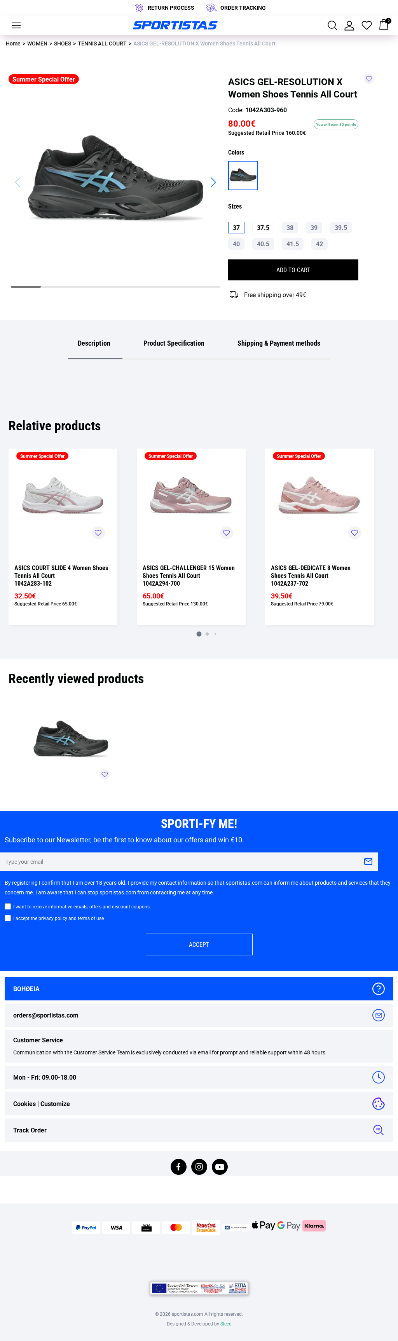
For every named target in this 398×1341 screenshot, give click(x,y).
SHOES (62, 43)
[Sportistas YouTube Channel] (220, 1167)
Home (13, 43)
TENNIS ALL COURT (102, 43)
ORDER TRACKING (243, 7)
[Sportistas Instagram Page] (199, 1167)
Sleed (226, 1323)
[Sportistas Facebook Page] (179, 1167)
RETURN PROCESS (171, 7)
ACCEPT (199, 944)
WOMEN (37, 43)
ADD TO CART (293, 270)
